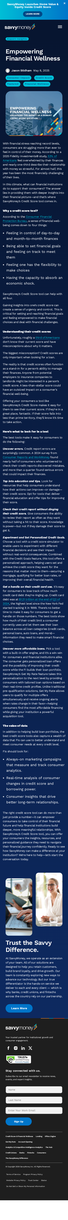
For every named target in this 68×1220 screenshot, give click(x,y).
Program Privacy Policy (33, 1174)
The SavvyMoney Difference (17, 1158)
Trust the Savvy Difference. (28, 946)
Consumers (41, 1153)
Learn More (33, 14)
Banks (21, 1153)
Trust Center (33, 1180)
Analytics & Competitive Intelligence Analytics (24, 1147)
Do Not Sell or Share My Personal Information (25, 1186)
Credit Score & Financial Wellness (19, 1136)
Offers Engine (50, 1136)
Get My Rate (11, 1142)
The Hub (49, 1147)
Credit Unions (11, 1153)
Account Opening (25, 1142)
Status (44, 1180)
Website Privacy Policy (15, 1180)
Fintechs (30, 1153)
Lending (39, 1136)
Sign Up (18, 1121)
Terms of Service (13, 1174)
